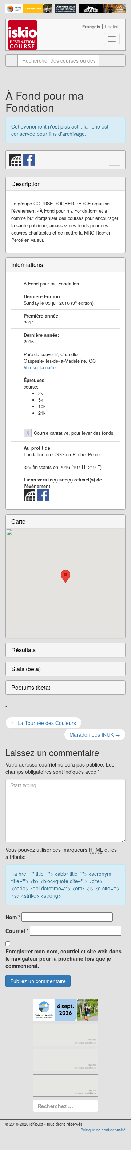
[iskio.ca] (23, 28)
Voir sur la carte (40, 367)
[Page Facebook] (29, 158)
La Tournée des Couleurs (43, 722)
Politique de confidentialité (103, 1130)
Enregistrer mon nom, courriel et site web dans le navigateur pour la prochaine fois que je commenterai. (63, 958)
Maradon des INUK (95, 734)
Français (91, 26)
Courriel (16, 930)
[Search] (119, 60)
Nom (12, 917)
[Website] (15, 158)
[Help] (105, 60)
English (112, 26)
